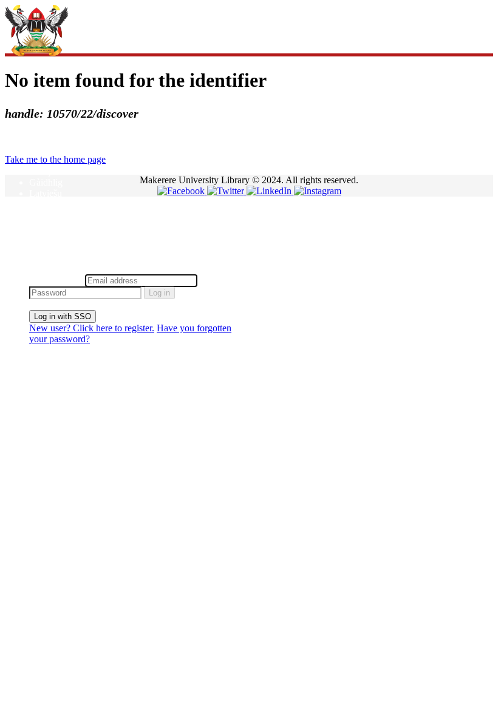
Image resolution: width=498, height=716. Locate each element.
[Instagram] (317, 191)
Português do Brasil (66, 237)
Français (45, 171)
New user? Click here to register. (91, 328)
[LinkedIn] (270, 191)
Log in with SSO (62, 316)
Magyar (44, 204)
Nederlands (51, 215)
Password (218, 280)
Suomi (41, 248)
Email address (56, 280)
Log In (42, 268)
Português (48, 226)
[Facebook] (182, 191)
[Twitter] (227, 191)
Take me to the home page (55, 159)
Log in (159, 292)
